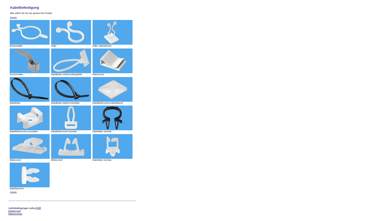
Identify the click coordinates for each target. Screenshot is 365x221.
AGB (38, 208)
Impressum (14, 211)
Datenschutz (15, 213)
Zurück (13, 17)
